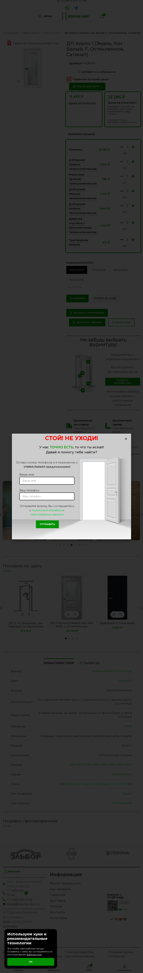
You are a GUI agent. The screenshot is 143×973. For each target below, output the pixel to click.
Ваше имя (26, 474)
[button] (126, 438)
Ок (31, 961)
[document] (71, 486)
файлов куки (34, 954)
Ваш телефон (29, 490)
